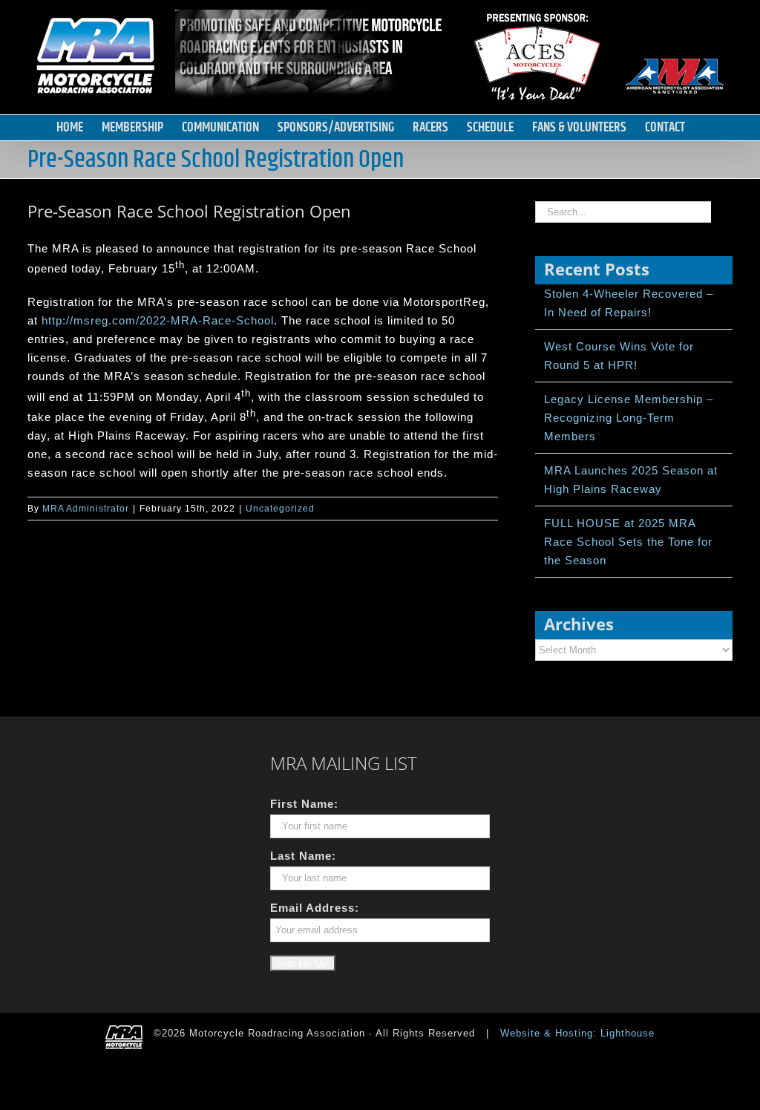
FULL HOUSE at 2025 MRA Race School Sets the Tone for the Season (628, 542)
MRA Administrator (85, 508)
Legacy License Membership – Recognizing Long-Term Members (628, 418)
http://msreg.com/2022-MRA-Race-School (158, 320)
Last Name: (303, 855)
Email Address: (314, 907)
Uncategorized (280, 508)
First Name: (304, 803)
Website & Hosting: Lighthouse (577, 1033)
